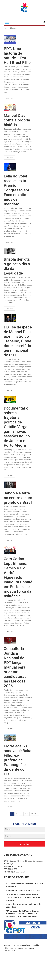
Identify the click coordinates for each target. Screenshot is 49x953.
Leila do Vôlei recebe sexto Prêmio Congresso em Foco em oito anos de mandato (16, 190)
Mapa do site (9, 950)
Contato (32, 948)
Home (6, 28)
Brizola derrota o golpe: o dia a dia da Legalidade (17, 266)
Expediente (22, 948)
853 (26, 814)
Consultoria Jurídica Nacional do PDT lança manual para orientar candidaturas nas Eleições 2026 (15, 667)
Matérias (13, 28)
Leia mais (9, 98)
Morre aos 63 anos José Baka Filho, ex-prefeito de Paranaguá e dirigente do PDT (17, 760)
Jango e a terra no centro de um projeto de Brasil (18, 498)
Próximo (34, 814)
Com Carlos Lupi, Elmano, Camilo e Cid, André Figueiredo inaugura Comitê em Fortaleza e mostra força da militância (18, 577)
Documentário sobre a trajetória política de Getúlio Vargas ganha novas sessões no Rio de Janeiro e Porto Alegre (17, 427)
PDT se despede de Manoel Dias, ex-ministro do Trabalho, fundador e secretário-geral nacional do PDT (18, 341)
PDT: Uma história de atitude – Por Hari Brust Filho (17, 55)
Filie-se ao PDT (10, 948)
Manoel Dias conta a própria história (17, 120)
